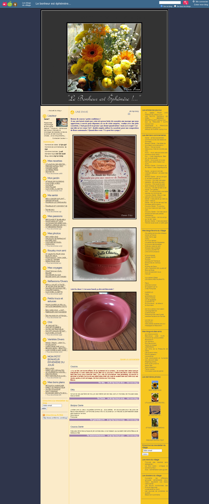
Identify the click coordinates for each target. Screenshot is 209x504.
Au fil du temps (150, 241)
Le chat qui (149, 320)
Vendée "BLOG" (150, 257)
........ (146, 253)
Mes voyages (55, 267)
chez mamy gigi (150, 237)
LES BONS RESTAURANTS (154, 279)
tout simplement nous (153, 272)
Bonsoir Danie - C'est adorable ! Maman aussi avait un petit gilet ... (156, 223)
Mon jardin (53, 178)
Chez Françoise (150, 289)
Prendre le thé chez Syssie (154, 314)
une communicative (152, 252)
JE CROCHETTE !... (155, 415)
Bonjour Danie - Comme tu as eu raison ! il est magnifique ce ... (156, 167)
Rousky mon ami (57, 250)
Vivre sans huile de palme (154, 371)
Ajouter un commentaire (129, 359)
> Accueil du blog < (55, 111)
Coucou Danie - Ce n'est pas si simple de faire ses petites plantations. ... (156, 213)
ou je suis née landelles (153, 244)
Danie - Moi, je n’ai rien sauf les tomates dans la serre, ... (156, 203)
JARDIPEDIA (149, 347)
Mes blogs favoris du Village (154, 230)
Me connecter (202, 1)
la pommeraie (150, 255)
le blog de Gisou (151, 266)
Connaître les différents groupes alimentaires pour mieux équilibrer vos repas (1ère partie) (156, 481)
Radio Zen (148, 365)
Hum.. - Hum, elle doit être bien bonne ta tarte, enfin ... (156, 153)
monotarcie (149, 356)
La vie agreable (150, 300)
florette (147, 259)
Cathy (147, 239)
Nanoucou (149, 322)
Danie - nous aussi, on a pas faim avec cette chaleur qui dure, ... (155, 162)
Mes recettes (55, 160)
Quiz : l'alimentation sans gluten (156, 470)
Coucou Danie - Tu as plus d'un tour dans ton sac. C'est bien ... (155, 208)
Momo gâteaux (150, 354)
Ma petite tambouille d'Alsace (155, 233)
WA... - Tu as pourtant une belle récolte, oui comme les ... (156, 192)
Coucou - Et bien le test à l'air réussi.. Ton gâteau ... (155, 189)
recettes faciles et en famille (155, 316)
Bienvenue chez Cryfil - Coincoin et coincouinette (156, 337)
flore (146, 265)
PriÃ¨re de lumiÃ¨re (152, 364)
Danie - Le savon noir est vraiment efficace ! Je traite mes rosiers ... (156, 173)
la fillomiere (149, 305)
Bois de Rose (149, 270)
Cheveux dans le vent (153, 246)
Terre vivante (149, 369)
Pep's (147, 283)
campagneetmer (151, 311)
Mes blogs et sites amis (152, 331)
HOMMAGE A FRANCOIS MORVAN (156, 126)
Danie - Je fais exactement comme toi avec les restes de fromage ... (155, 140)
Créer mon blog (201, 4)
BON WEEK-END (155, 390)
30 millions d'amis (151, 334)
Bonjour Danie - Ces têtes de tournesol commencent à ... (155, 144)
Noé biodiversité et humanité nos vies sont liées (156, 359)
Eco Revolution (150, 343)
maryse (147, 274)
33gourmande (150, 298)
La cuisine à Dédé (151, 278)
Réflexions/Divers (58, 281)
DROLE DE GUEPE (156, 129)
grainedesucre (150, 296)
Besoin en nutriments (152, 495)
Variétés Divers (56, 339)
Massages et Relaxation (153, 326)
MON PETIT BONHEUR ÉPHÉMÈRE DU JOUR (56, 360)
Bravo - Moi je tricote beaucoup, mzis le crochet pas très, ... (156, 149)
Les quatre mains (151, 353)
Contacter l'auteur (59, 138)
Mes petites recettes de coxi (155, 324)
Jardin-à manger (151, 345)
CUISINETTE (149, 302)
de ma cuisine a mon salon (154, 309)
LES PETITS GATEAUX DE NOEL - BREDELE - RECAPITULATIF (156, 118)
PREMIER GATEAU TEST (155, 440)
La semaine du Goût (152, 489)
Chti (50, 322)
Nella (147, 294)
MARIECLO (149, 292)
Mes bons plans (56, 382)
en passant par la (151, 287)
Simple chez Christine (152, 248)
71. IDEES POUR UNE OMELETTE (156, 114)
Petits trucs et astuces (55, 300)
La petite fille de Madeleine (154, 242)
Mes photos (54, 233)
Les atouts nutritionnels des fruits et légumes (156, 486)
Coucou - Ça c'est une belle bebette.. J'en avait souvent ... (155, 181)
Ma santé (53, 195)
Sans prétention (150, 367)
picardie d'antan (150, 285)
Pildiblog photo (150, 362)
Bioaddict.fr (149, 340)
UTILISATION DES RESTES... (155, 403)
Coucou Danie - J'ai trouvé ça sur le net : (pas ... (155, 218)
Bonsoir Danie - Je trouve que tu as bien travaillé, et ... (155, 177)
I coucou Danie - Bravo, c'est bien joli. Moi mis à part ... (155, 196)
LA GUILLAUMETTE (152, 250)
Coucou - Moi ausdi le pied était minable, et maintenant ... (155, 185)
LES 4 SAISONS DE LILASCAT (155, 268)
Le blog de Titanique (152, 261)
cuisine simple (150, 313)
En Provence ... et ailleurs (154, 303)
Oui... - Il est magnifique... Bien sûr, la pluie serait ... (155, 157)
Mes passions (55, 216)
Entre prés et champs (152, 263)
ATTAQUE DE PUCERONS (155, 428)
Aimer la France (150, 235)
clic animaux (149, 341)
